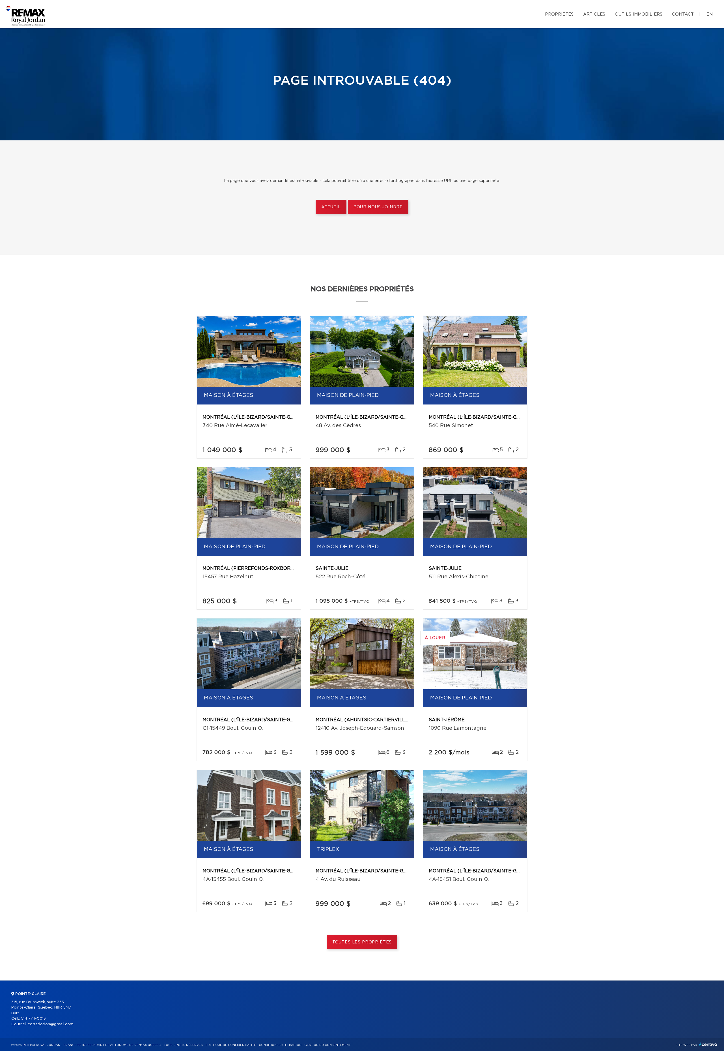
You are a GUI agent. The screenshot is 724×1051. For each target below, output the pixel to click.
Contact (683, 14)
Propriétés (559, 14)
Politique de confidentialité (231, 1045)
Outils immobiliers (638, 14)
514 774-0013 (33, 1018)
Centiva (708, 1044)
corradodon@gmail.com (51, 1024)
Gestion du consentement (327, 1045)
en (709, 14)
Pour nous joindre (378, 207)
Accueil (331, 207)
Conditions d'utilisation (280, 1045)
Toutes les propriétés (362, 942)
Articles (594, 14)
